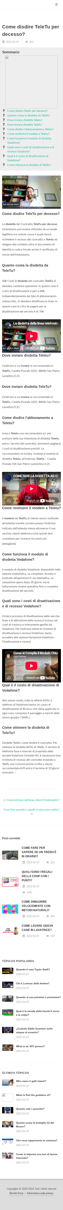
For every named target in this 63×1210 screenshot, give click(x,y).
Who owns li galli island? (31, 1081)
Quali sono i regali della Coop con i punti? (37, 876)
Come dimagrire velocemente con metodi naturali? (36, 906)
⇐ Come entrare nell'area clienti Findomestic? (31, 800)
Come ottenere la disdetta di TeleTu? (29, 165)
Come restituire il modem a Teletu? (28, 133)
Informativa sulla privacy (40, 1193)
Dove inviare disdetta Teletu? (24, 120)
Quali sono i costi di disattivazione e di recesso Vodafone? (30, 149)
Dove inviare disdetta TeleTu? (24, 124)
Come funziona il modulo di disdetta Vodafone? (29, 140)
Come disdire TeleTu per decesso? (27, 111)
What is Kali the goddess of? (33, 1095)
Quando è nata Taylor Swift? (33, 969)
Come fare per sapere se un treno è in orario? (39, 852)
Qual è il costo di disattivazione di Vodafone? (27, 158)
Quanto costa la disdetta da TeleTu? (28, 115)
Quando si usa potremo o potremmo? (38, 997)
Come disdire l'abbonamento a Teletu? (30, 129)
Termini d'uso (16, 1193)
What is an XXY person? (30, 1046)
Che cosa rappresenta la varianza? (36, 1140)
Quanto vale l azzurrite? (30, 1108)
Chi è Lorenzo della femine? (33, 983)
